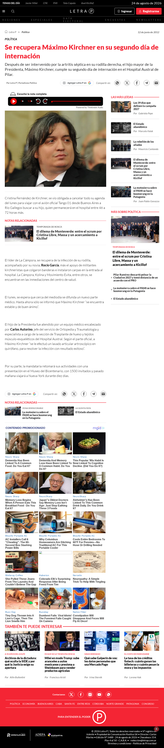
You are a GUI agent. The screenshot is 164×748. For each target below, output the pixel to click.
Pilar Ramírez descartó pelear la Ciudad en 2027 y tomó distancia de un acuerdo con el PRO (135, 277)
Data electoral (73, 19)
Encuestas (115, 19)
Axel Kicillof (87, 2)
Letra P (12, 31)
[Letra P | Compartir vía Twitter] (127, 83)
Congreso (148, 703)
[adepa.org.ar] (40, 735)
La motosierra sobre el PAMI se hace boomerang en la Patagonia (134, 289)
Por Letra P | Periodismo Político (21, 82)
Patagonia (132, 703)
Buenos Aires (45, 703)
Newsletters (149, 19)
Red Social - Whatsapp (108, 694)
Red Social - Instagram (90, 694)
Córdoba (98, 703)
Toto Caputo (69, 2)
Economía (29, 703)
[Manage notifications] (156, 729)
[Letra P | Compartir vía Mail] (156, 83)
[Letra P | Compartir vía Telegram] (146, 83)
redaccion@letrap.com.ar (143, 740)
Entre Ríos (83, 703)
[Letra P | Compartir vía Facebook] (136, 83)
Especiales (42, 19)
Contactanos (59, 694)
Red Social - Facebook (80, 694)
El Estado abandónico (125, 298)
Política (25, 31)
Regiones (11, 19)
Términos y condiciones (119, 743)
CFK (45, 2)
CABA (59, 703)
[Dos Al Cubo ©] (16, 735)
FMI (55, 2)
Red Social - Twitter (71, 694)
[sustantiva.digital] (55, 735)
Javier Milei (31, 2)
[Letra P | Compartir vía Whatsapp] (117, 83)
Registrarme (151, 11)
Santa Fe (70, 703)
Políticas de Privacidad (144, 743)
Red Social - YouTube (99, 694)
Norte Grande (115, 703)
